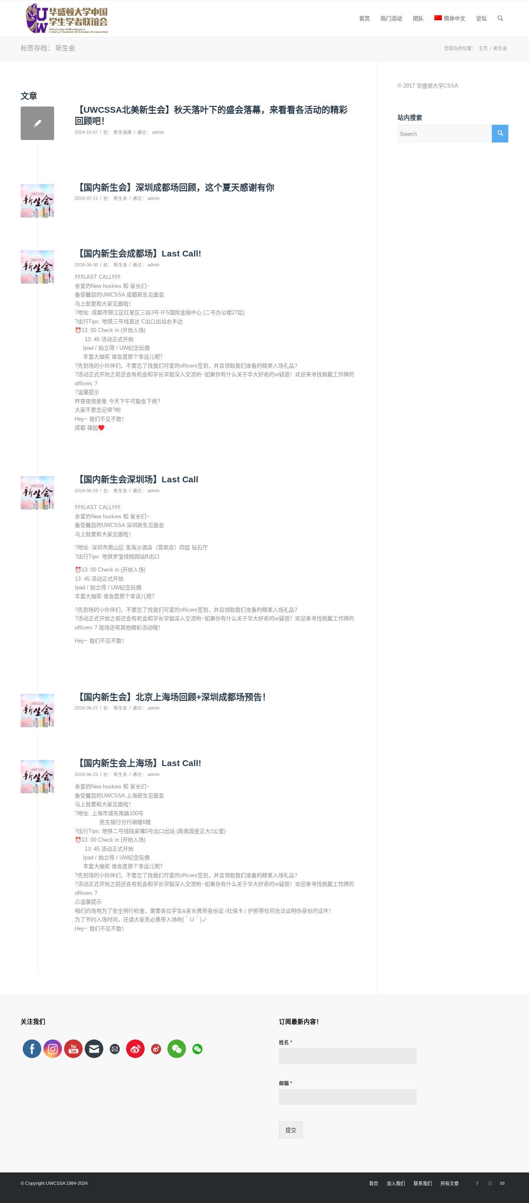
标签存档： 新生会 (48, 48)
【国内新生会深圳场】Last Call (136, 479)
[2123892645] (37, 201)
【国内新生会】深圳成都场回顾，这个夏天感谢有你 (174, 187)
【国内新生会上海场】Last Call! (138, 763)
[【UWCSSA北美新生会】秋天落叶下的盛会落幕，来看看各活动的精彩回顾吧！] (37, 123)
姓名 (285, 1042)
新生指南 (123, 132)
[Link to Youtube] (502, 1183)
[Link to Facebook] (477, 1183)
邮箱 (285, 1083)
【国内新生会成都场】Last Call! (138, 253)
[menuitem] (364, 18)
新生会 (120, 198)
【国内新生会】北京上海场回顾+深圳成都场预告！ (173, 697)
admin (158, 132)
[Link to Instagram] (490, 1183)
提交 (291, 1130)
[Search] (500, 18)
